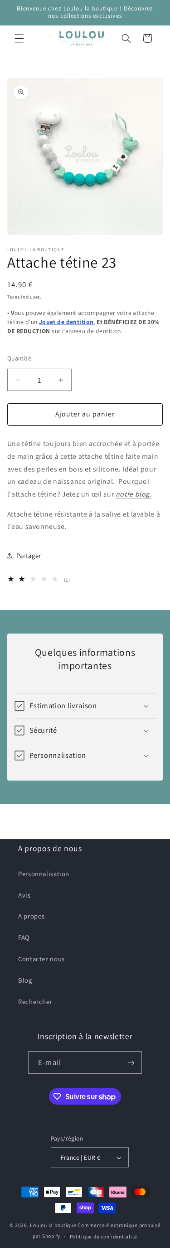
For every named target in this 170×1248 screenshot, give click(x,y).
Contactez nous (41, 958)
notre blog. (134, 494)
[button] (19, 38)
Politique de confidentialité (104, 1236)
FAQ (24, 937)
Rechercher (35, 1001)
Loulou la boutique (53, 1225)
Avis (24, 895)
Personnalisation (43, 873)
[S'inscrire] (130, 1062)
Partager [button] (28, 555)
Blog (25, 980)
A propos (31, 916)
